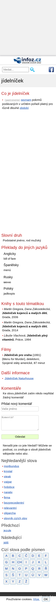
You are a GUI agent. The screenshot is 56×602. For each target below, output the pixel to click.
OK (46, 599)
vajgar (8, 481)
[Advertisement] (28, 28)
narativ (8, 492)
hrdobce (9, 487)
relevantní (10, 508)
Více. (36, 599)
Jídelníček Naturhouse (19, 378)
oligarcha (10, 513)
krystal (8, 471)
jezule (7, 530)
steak (7, 476)
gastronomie (12, 99)
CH (19, 562)
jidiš (6, 542)
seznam (26, 99)
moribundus (11, 466)
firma (7, 497)
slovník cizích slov (15, 518)
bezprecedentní (14, 502)
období (24, 108)
